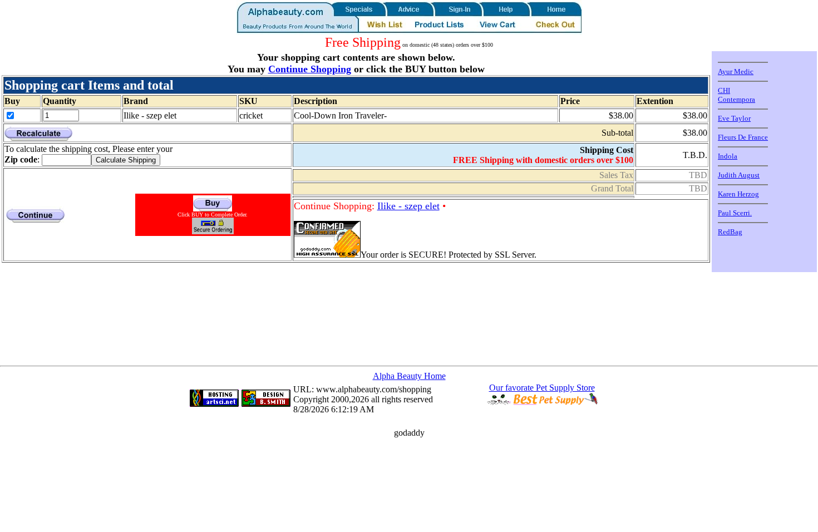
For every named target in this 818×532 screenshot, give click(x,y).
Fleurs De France (743, 137)
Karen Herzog (738, 194)
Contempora (736, 99)
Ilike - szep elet (408, 205)
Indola (727, 156)
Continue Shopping (309, 69)
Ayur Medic (735, 71)
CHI (724, 90)
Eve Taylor (734, 118)
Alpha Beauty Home (409, 376)
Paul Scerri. (735, 213)
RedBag (730, 232)
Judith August (739, 175)
